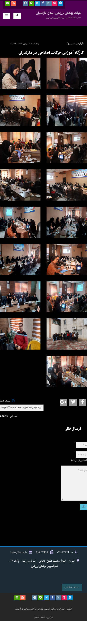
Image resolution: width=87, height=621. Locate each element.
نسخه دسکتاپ (72, 587)
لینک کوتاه (5, 401)
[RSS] (13, 3)
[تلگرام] (60, 3)
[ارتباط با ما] (7, 3)
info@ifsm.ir (18, 552)
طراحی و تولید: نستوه (43, 617)
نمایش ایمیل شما (78, 461)
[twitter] (37, 3)
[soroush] (25, 3)
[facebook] (43, 3)
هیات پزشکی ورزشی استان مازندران (58, 15)
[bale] (31, 3)
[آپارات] (54, 3)
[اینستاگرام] (49, 3)
